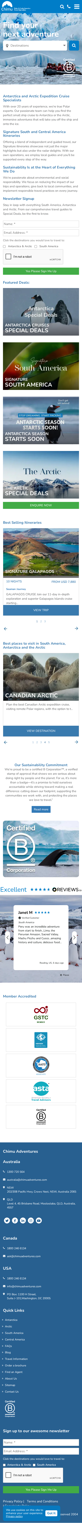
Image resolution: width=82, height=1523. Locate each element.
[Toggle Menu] (76, 6)
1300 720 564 (15, 1172)
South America (48, 246)
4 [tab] (45, 742)
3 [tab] (45, 621)
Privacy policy (14, 1516)
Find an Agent (13, 1372)
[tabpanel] (41, 572)
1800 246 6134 (16, 1248)
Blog (8, 1352)
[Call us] (67, 7)
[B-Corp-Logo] (10, 1410)
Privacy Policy (13, 1501)
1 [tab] (37, 621)
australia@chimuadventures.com (27, 1180)
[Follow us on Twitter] (7, 1220)
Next (76, 628)
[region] (41, 937)
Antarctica (11, 1320)
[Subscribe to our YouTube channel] (39, 1220)
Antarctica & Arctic (20, 246)
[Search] (62, 7)
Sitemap (10, 1385)
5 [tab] (49, 742)
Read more (41, 809)
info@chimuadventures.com (24, 1286)
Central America (15, 1339)
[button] (8, 937)
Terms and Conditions (42, 1501)
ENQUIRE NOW (41, 505)
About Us (11, 1378)
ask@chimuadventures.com (24, 1256)
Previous (5, 628)
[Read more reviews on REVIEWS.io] (67, 889)
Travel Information (16, 1359)
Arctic (8, 1326)
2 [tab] (41, 621)
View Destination (41, 731)
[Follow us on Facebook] (15, 1220)
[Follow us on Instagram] (31, 1220)
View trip (41, 610)
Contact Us (12, 1392)
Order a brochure (15, 1365)
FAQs (8, 1346)
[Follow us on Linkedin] (23, 1220)
